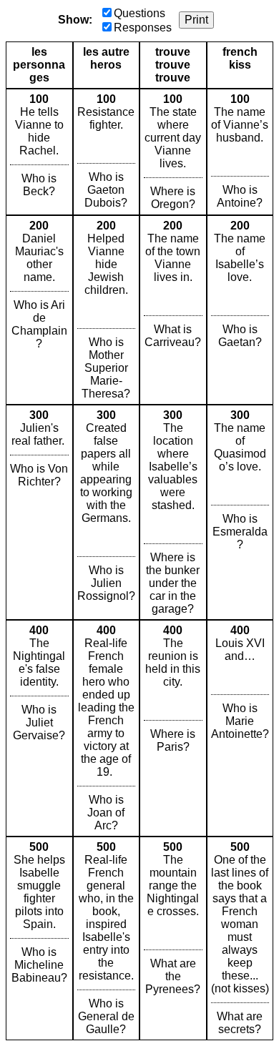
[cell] (39, 152)
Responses (143, 27)
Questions (139, 13)
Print (196, 20)
